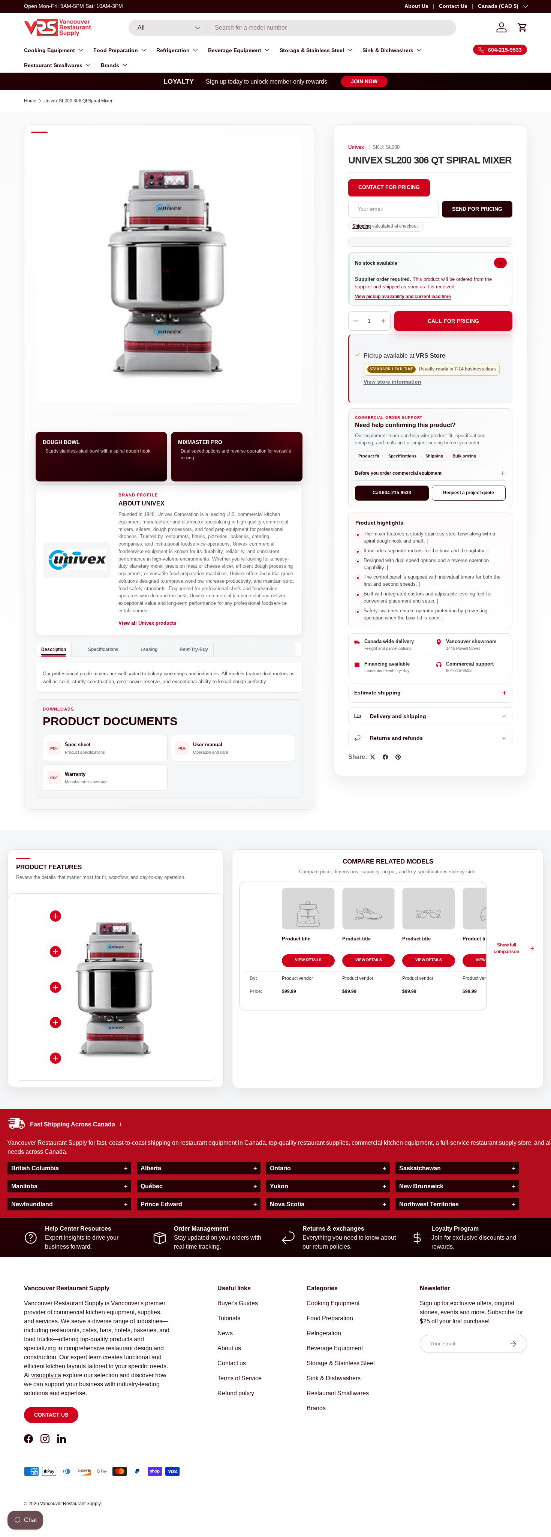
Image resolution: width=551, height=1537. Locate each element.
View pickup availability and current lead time (403, 296)
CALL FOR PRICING (453, 321)
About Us (416, 6)
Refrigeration (173, 50)
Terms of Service (239, 1378)
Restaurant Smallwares (53, 65)
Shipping (361, 226)
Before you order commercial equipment (398, 473)
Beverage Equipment (234, 50)
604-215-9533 (459, 670)
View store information (392, 382)
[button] (522, 27)
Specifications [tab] (103, 649)
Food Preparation (115, 50)
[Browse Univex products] (77, 560)
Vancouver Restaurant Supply (70, 1503)
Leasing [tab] (149, 649)
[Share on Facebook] (385, 757)
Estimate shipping (377, 693)
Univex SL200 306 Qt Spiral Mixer (77, 101)
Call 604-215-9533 (392, 492)
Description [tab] (53, 649)
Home (30, 101)
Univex (356, 147)
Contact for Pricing (389, 187)
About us (229, 1348)
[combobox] (292, 28)
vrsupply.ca (46, 1375)
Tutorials (228, 1318)
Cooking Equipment (49, 50)
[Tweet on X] (372, 757)
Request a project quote (468, 492)
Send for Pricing (477, 209)
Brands (110, 65)
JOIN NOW (364, 81)
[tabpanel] (169, 678)
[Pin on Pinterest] (398, 757)
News (225, 1333)
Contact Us (453, 6)
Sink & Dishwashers (387, 50)
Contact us (51, 1415)
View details (308, 960)
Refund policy (235, 1393)
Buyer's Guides (237, 1303)
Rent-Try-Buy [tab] (194, 649)
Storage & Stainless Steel (312, 50)
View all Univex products (147, 623)
